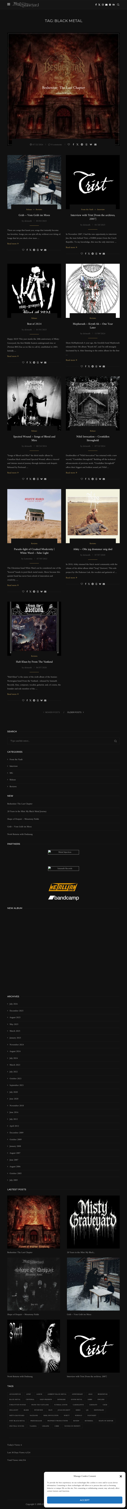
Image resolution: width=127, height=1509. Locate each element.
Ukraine (45, 1426)
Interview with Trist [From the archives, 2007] (93, 217)
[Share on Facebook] (74, 144)
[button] (120, 1476)
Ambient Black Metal (57, 1394)
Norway (78, 1415)
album (39, 1394)
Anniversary (77, 1394)
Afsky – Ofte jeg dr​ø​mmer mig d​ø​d (92, 549)
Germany (93, 1404)
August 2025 (15, 1017)
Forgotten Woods (17, 1404)
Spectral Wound (16, 1426)
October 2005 (16, 1173)
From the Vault (16, 759)
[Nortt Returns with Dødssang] (33, 1346)
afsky (28, 1394)
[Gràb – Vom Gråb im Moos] (34, 182)
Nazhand (34, 1415)
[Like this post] (69, 144)
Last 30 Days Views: (16, 1453)
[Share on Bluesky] (91, 144)
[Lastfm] (113, 4)
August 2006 (15, 1166)
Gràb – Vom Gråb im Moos (34, 215)
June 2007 (14, 1160)
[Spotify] (110, 4)
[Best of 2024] (34, 291)
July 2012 (14, 1119)
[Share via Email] (95, 144)
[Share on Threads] (86, 144)
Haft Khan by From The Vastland (34, 661)
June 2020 (14, 1098)
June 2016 (14, 1112)
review (76, 1420)
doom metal (76, 1399)
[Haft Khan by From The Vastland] (34, 629)
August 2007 (15, 1153)
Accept (85, 1500)
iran (50, 1410)
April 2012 (14, 1126)
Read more (12, 244)
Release (13, 779)
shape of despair (106, 1420)
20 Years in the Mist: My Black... (81, 1252)
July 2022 (14, 1071)
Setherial (89, 1420)
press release (36, 1420)
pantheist (92, 1415)
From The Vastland (40, 1404)
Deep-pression (46, 1399)
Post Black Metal (17, 1420)
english (101, 1399)
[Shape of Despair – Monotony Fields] (33, 1284)
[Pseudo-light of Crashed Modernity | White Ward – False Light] (34, 516)
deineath (68, 93)
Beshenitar (102, 1394)
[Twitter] (99, 4)
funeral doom (60, 1404)
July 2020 (14, 1092)
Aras (90, 1394)
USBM (57, 1426)
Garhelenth (78, 1404)
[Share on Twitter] (77, 144)
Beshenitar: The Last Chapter (63, 88)
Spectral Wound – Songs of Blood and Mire (34, 438)
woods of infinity (72, 1426)
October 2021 (16, 1078)
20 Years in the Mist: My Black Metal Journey (26, 811)
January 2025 (15, 1038)
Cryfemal (30, 1399)
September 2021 (17, 1085)
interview (38, 1410)
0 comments (56, 145)
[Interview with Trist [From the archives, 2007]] (93, 182)
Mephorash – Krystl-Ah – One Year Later (93, 326)
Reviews (13, 786)
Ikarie (26, 1410)
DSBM (90, 1399)
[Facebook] (96, 4)
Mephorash (99, 1410)
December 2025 (16, 1010)
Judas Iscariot (64, 1410)
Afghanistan (15, 1394)
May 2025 (14, 1024)
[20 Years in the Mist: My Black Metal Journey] (93, 1222)
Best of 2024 (34, 324)
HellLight (13, 1410)
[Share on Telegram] (82, 144)
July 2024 (14, 1058)
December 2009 (16, 1132)
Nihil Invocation (50, 1415)
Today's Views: (14, 1445)
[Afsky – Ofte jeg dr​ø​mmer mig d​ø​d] (93, 516)
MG (11, 773)
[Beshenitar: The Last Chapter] (33, 1222)
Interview (14, 766)
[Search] (118, 4)
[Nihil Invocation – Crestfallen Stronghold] (93, 403)
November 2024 (17, 1044)
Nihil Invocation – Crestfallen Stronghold (92, 438)
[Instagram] (103, 4)
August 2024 (15, 1051)
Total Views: (13, 1460)
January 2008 (15, 1146)
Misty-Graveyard (16, 1415)
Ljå (87, 1410)
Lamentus (28, 559)
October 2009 (16, 1139)
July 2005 (14, 1180)
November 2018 (17, 1105)
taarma (33, 1426)
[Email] (106, 4)
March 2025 (15, 1031)
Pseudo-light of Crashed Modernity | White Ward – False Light (34, 551)
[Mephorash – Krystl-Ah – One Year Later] (93, 291)
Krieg (78, 1410)
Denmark (61, 1399)
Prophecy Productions (57, 1420)
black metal (14, 1399)
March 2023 (15, 1065)
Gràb (105, 1404)
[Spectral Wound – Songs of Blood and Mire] (34, 403)
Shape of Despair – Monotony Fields (23, 819)
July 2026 (14, 1004)
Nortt (67, 1415)
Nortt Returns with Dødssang (20, 834)
